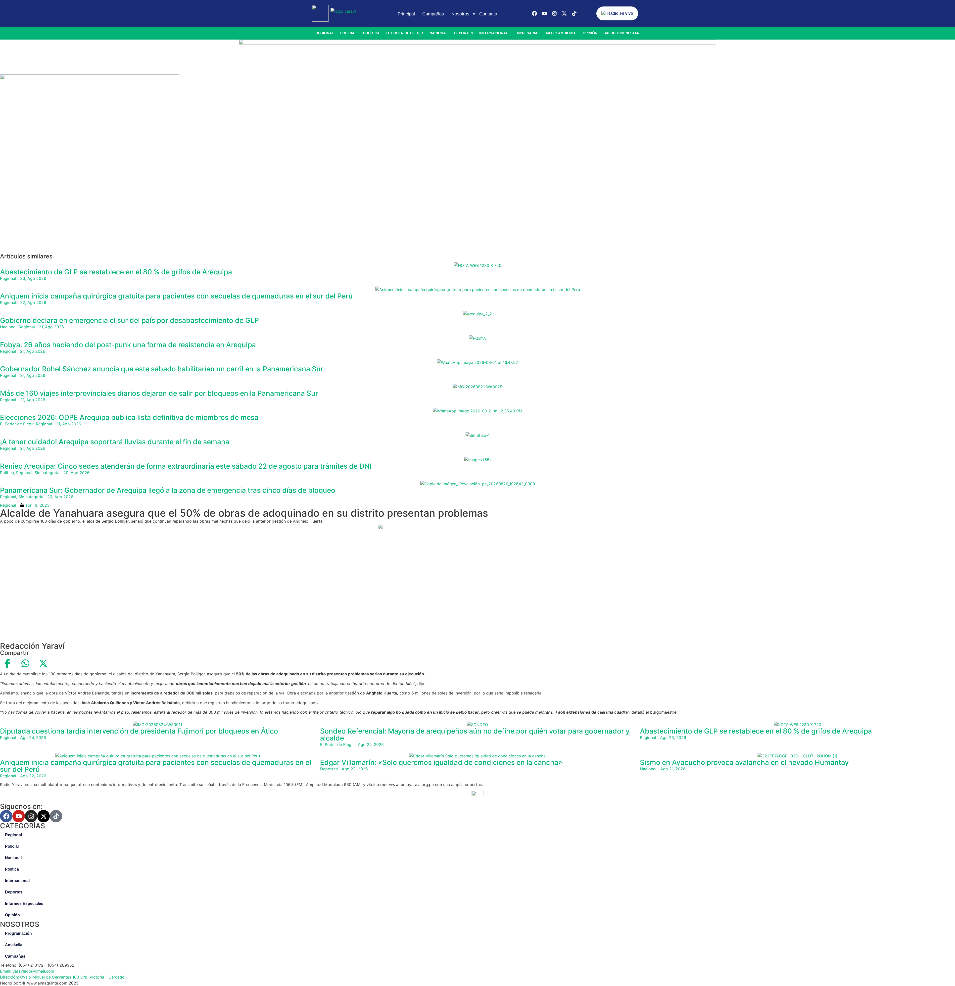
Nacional (439, 33)
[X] (43, 663)
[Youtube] (544, 13)
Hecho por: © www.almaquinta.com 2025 (39, 983)
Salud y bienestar (621, 33)
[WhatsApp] (25, 663)
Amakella (13, 945)
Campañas (433, 13)
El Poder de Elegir (404, 33)
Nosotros (460, 13)
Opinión (590, 33)
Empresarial (527, 33)
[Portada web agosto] (477, 43)
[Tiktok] (574, 13)
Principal (406, 13)
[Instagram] (554, 13)
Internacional (493, 33)
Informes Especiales (24, 903)
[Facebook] (534, 13)
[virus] (89, 77)
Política (371, 33)
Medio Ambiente (561, 33)
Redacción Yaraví (32, 646)
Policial (348, 33)
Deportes (463, 33)
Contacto (488, 13)
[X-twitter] (564, 13)
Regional (325, 33)
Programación (18, 933)
